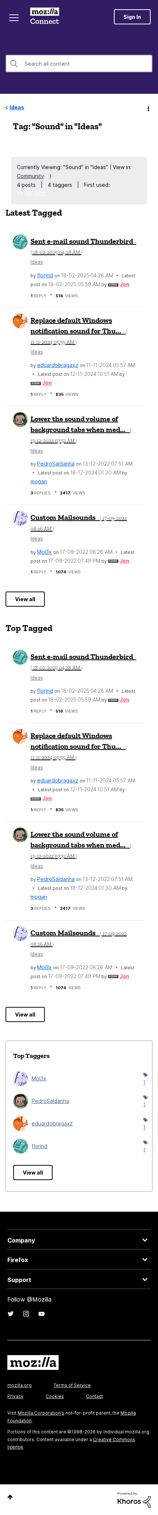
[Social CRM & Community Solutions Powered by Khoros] (134, 1499)
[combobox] (79, 63)
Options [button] (147, 107)
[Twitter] (10, 1313)
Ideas (17, 107)
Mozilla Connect (44, 16)
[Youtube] (41, 1313)
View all (25, 599)
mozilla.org (19, 1385)
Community (30, 176)
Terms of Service (72, 1385)
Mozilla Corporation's (41, 1413)
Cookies (55, 1396)
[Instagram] (26, 1313)
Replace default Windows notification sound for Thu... (78, 330)
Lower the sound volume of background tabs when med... (81, 429)
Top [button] (10, 1497)
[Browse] (14, 17)
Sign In (132, 17)
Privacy (15, 1396)
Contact (94, 1396)
